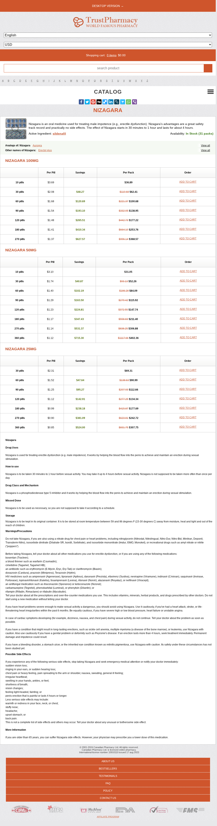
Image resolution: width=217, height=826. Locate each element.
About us (108, 761)
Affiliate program (108, 817)
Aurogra (37, 145)
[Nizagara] (16, 128)
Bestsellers (108, 768)
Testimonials (108, 776)
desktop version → (108, 6)
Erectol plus (45, 150)
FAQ (108, 783)
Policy (108, 790)
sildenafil (59, 133)
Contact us (108, 798)
